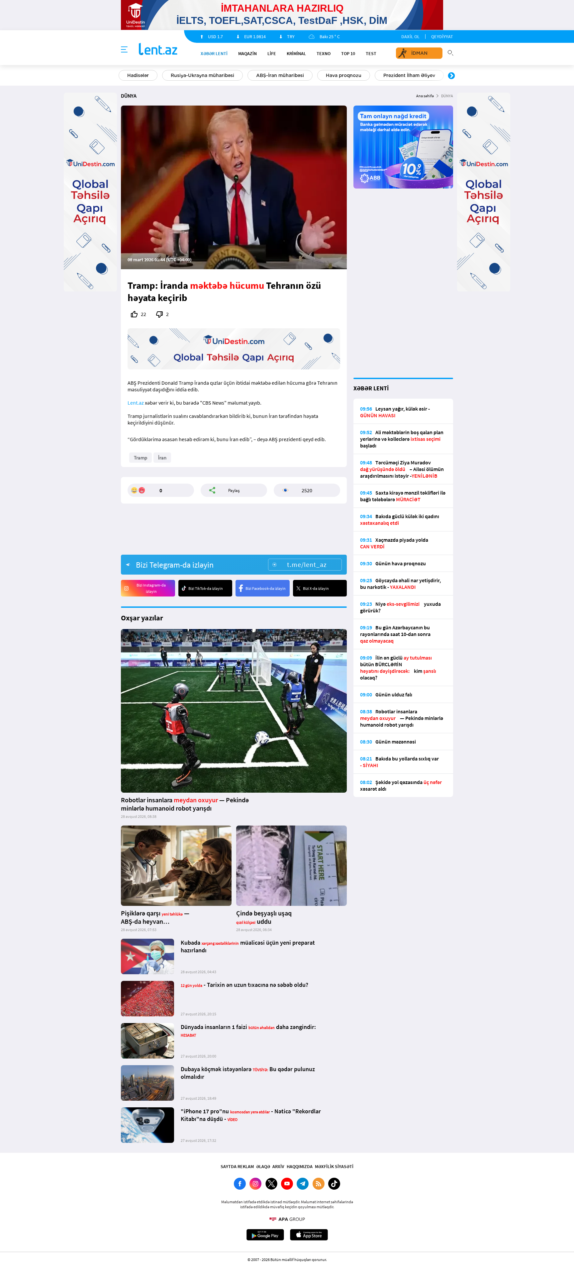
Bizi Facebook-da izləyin (265, 588)
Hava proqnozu (343, 75)
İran (162, 457)
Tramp (140, 457)
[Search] (450, 52)
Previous (123, 76)
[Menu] (124, 49)
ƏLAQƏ (263, 1166)
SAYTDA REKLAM (237, 1166)
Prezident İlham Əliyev (409, 75)
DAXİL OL (410, 37)
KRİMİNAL (296, 53)
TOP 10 (348, 53)
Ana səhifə (425, 95)
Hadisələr (138, 75)
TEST (371, 53)
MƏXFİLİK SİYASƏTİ (334, 1166)
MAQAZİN (247, 53)
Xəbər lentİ (214, 53)
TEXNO (324, 53)
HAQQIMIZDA (300, 1166)
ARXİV (278, 1166)
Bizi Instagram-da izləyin (151, 588)
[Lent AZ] (158, 49)
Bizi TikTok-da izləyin (205, 588)
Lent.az (136, 402)
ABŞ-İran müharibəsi (280, 75)
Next (451, 76)
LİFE (271, 53)
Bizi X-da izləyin (316, 588)
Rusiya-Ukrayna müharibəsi (202, 75)
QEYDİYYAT (442, 37)
